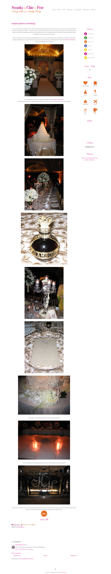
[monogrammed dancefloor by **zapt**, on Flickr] (44, 459)
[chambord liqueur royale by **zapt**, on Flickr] (44, 264)
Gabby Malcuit (19, 544)
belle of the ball (70, 39)
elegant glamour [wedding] (23, 23)
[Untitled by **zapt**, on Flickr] (44, 155)
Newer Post (17, 555)
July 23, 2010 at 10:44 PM (24, 549)
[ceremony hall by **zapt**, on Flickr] (44, 95)
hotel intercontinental (56, 99)
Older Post (73, 555)
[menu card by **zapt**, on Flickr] (44, 372)
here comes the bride (20, 527)
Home (45, 555)
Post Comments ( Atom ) (26, 558)
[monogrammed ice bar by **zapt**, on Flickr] (44, 504)
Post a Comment (16, 553)
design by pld (63, 572)
